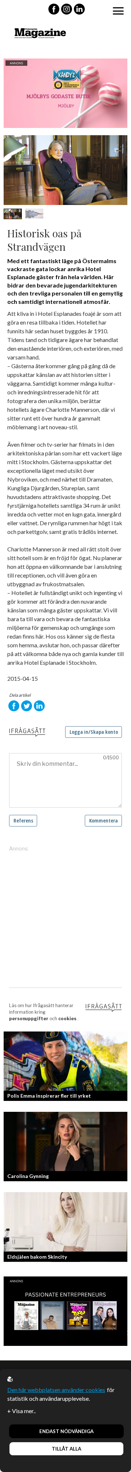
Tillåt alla (66, 1449)
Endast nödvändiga (66, 1431)
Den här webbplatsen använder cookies (56, 1389)
